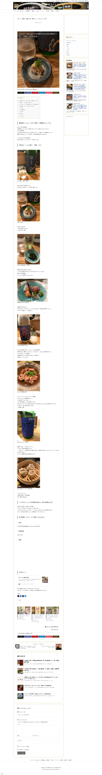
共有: (21, 115)
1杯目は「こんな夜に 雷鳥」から (26, 102)
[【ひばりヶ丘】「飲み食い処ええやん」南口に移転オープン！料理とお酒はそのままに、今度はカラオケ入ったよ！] (38, 610)
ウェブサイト (19, 740)
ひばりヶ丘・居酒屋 (43, 18)
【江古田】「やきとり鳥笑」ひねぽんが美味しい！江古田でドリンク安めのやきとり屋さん (79, 97)
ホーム (20, 18)
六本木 (67, 46)
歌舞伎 (67, 52)
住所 (21, 107)
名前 (18, 735)
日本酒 (35, 89)
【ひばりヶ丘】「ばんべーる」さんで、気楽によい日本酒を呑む (37, 685)
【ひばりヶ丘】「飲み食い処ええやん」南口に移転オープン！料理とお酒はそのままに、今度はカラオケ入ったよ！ (38, 617)
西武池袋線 (29, 18)
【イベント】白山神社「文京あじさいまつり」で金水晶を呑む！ (37, 693)
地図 (21, 111)
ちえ (58, 629)
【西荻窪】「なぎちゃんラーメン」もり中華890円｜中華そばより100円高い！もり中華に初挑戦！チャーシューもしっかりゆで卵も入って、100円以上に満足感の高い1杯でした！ (80, 76)
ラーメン (68, 48)
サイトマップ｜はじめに (71, 40)
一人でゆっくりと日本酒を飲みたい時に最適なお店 (29, 104)
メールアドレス (35, 735)
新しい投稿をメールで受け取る (23, 749)
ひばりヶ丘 (35, 18)
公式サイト (21, 113)
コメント (19, 724)
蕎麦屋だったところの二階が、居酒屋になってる (28, 100)
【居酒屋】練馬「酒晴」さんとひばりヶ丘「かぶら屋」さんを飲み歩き (24, 615)
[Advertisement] (38, 27)
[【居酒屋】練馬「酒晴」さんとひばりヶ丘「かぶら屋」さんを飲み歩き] (23, 610)
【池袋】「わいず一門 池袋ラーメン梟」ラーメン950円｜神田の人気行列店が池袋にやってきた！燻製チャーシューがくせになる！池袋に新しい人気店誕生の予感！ (80, 107)
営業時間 (22, 109)
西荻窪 (67, 44)
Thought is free (57, 769)
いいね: (22, 116)
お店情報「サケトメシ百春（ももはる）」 (27, 106)
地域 (24, 18)
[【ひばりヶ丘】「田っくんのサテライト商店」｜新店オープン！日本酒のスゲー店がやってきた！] (52, 610)
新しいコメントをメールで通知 (23, 746)
